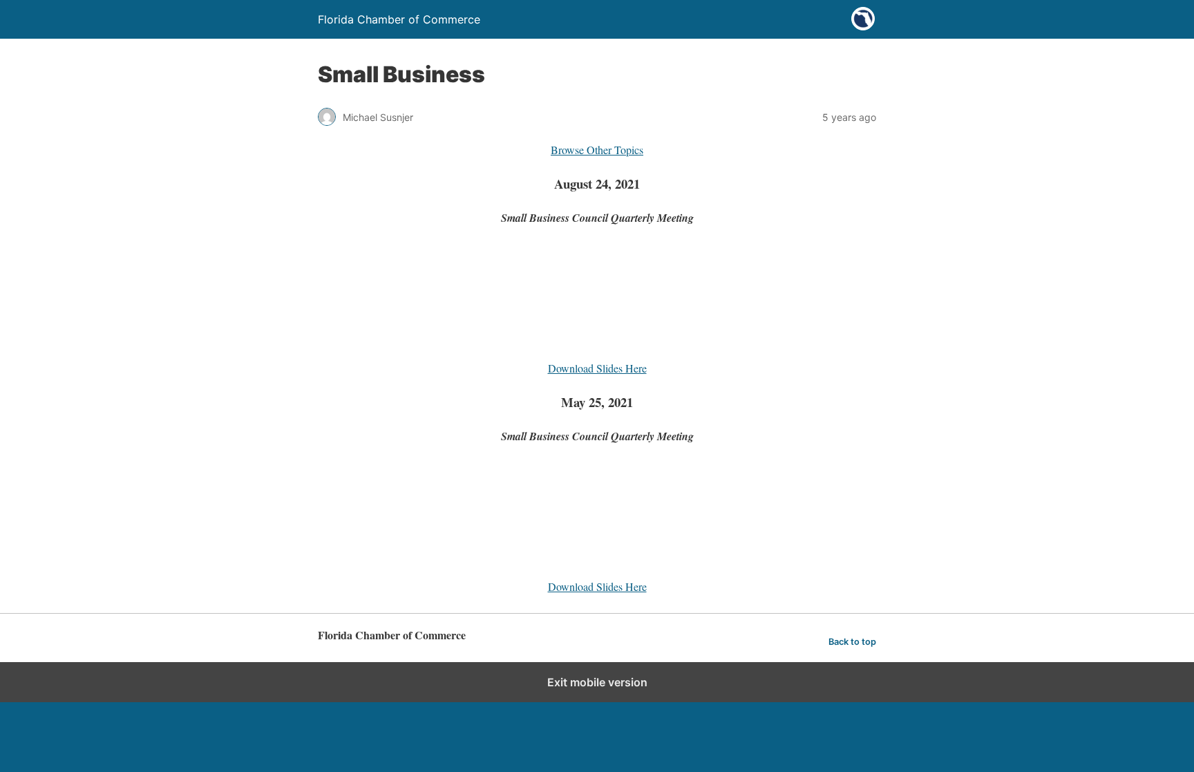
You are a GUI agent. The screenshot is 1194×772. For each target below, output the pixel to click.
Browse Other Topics (597, 149)
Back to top (852, 642)
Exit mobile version (597, 682)
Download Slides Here (597, 368)
